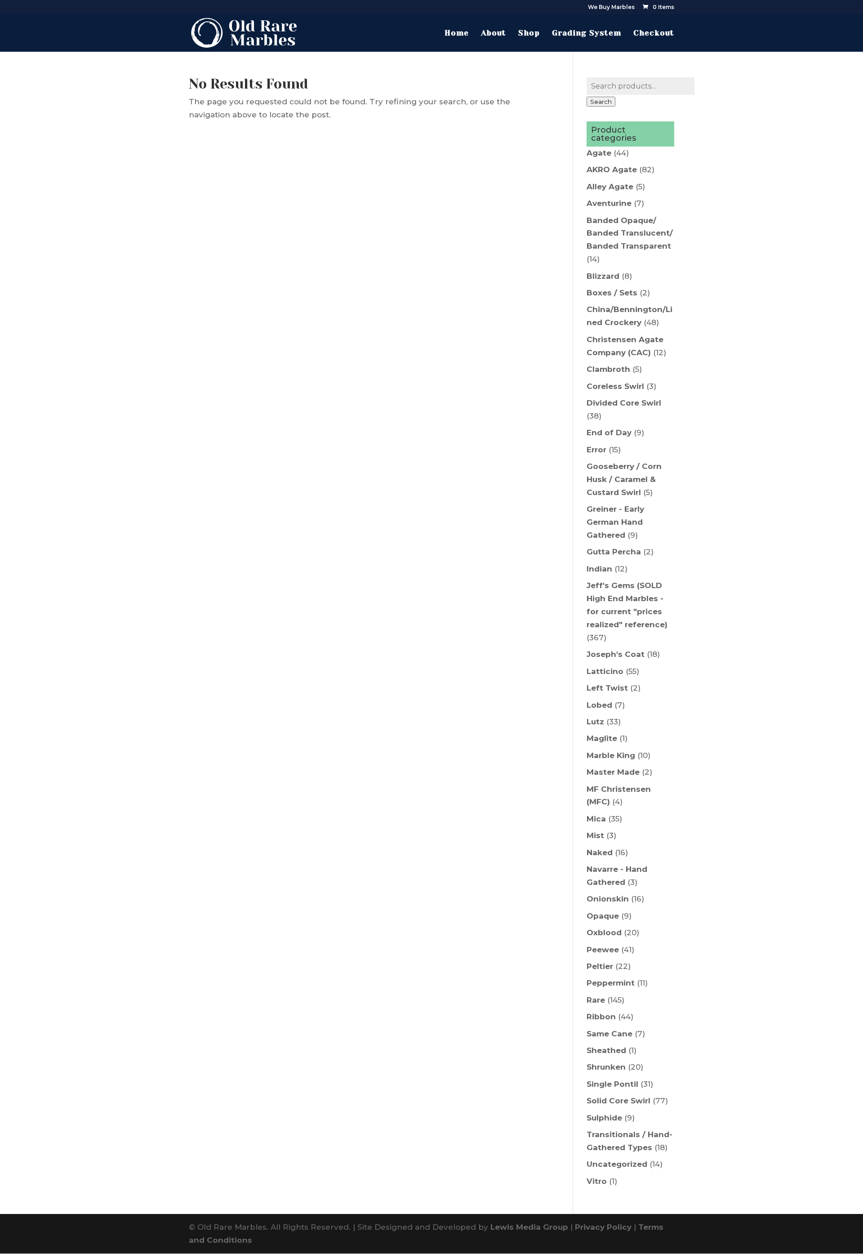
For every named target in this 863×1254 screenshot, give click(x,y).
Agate (599, 152)
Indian (599, 568)
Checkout (653, 33)
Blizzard (603, 276)
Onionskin (608, 898)
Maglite (602, 738)
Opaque (603, 915)
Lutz (595, 721)
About (493, 33)
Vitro (597, 1181)
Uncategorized (617, 1164)
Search (601, 101)
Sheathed (606, 1050)
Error (596, 449)
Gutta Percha (614, 551)
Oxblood (604, 932)
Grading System (586, 33)
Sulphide (604, 1117)
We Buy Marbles (611, 7)
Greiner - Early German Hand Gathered (615, 522)
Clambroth (608, 369)
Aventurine (609, 203)
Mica (596, 818)
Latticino (605, 671)
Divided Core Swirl (624, 402)
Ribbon (601, 1016)
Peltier (600, 966)
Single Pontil (612, 1084)
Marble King (611, 755)
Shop (529, 33)
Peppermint (611, 982)
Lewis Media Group (529, 1227)
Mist (595, 835)
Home (457, 33)
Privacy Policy (603, 1227)
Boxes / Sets (612, 292)
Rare (596, 999)
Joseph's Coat (616, 654)
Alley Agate (610, 186)
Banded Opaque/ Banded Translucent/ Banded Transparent (630, 233)
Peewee (603, 949)
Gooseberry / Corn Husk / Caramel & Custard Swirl (624, 479)
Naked (600, 852)
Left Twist (607, 687)
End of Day (609, 432)
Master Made (613, 772)
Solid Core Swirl (618, 1100)
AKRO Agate (612, 169)
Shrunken (606, 1066)
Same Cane (609, 1033)
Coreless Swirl (615, 386)
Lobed (599, 705)
